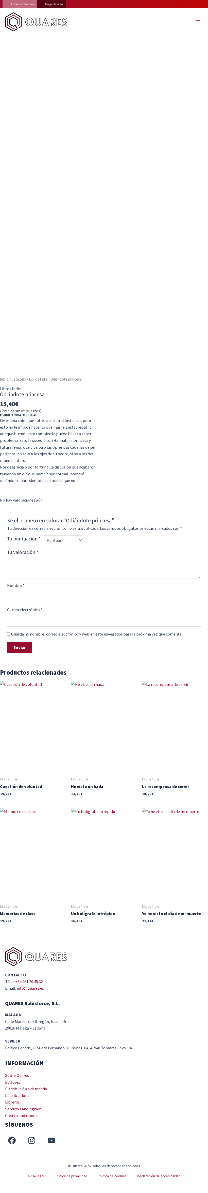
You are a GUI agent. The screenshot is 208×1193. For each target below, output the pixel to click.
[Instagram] (32, 1140)
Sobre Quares (17, 1075)
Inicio (4, 379)
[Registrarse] (51, 4)
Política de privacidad (70, 1176)
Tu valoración (22, 552)
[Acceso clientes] (20, 4)
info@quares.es (30, 988)
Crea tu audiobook (21, 1115)
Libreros (12, 1102)
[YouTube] (51, 1140)
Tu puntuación (24, 539)
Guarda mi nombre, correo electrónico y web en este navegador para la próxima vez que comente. (96, 634)
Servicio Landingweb (23, 1108)
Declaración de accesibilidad (159, 1176)
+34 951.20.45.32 (29, 981)
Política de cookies (112, 1176)
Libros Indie (38, 379)
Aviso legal (36, 1176)
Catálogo (18, 379)
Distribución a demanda (26, 1088)
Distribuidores (17, 1095)
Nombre (15, 585)
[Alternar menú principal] (197, 22)
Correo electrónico (24, 609)
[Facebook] (12, 1140)
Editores (12, 1082)
